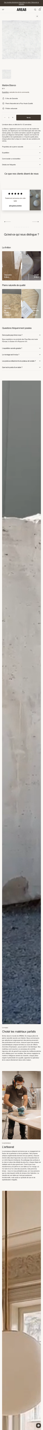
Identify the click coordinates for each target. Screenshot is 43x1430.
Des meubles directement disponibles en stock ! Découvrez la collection (21, 3)
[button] (3, 9)
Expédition (5, 92)
